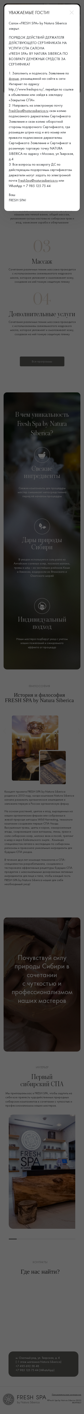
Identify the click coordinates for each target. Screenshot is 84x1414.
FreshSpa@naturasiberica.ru (28, 111)
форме (14, 78)
